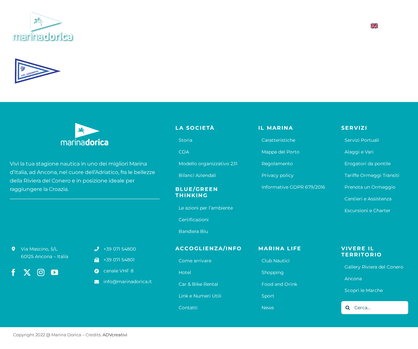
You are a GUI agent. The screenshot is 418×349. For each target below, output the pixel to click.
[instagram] (40, 272)
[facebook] (13, 272)
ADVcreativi (115, 334)
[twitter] (27, 272)
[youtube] (54, 272)
